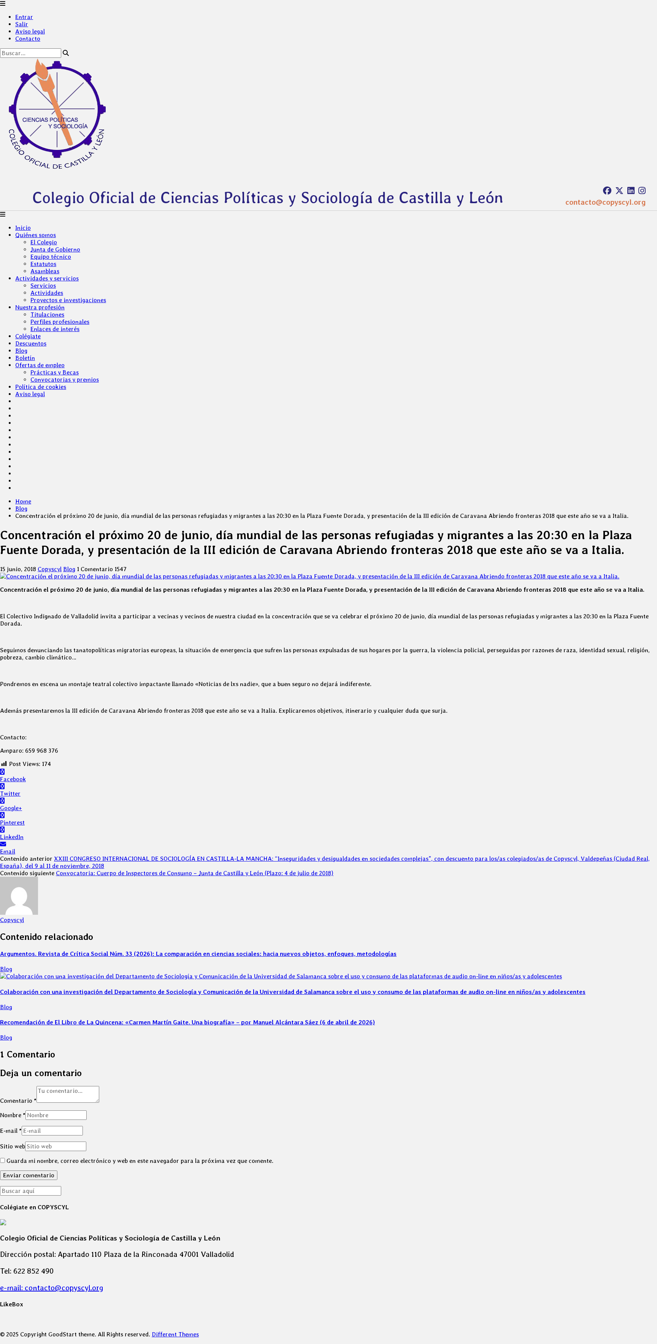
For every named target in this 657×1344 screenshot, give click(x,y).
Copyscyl (50, 569)
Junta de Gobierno (55, 249)
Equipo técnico (50, 256)
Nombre (12, 1115)
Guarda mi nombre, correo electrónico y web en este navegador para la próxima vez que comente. (139, 1160)
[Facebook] (607, 191)
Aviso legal (30, 31)
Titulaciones (47, 314)
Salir (21, 24)
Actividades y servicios (47, 278)
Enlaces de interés (54, 329)
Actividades (46, 292)
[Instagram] (642, 191)
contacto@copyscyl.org (605, 202)
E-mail (11, 1130)
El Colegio (43, 242)
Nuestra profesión (40, 307)
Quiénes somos (35, 235)
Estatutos (43, 264)
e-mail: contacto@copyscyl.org (51, 1287)
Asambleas (44, 271)
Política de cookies (40, 386)
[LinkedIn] (631, 191)
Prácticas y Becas (54, 372)
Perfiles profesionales (59, 321)
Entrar (24, 17)
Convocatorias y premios (64, 379)
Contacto (27, 38)
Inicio (23, 227)
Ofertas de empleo (40, 365)
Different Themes (175, 1334)
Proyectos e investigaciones (68, 300)
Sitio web (12, 1146)
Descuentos (30, 343)
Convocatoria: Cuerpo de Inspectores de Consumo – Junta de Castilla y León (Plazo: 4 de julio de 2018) (194, 873)
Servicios (43, 285)
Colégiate (28, 336)
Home (23, 501)
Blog (21, 350)
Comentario (18, 1100)
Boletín (25, 357)
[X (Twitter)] (619, 191)
